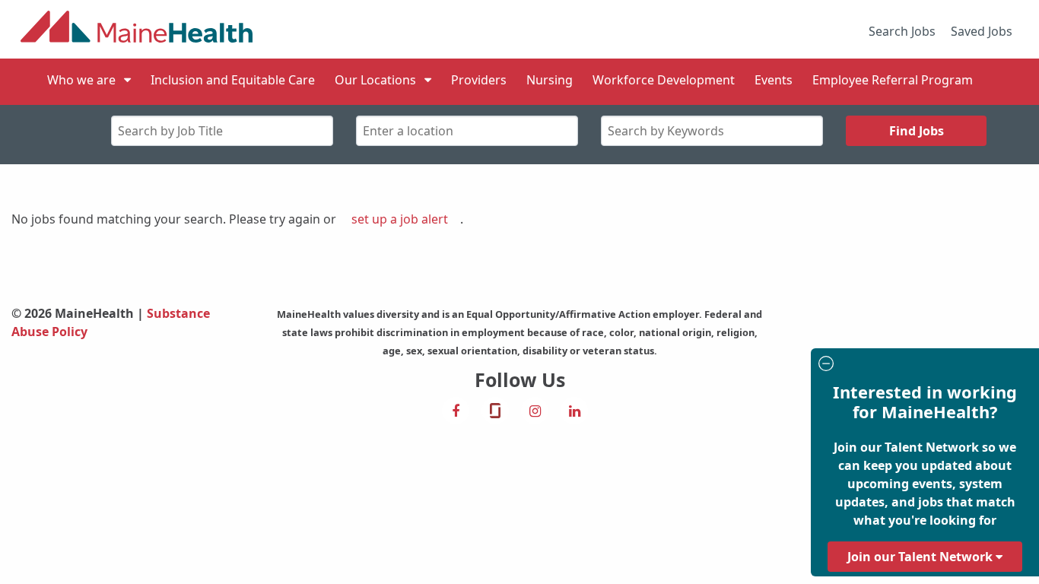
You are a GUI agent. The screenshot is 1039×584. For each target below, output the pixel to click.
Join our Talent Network (921, 556)
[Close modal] (922, 365)
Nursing (549, 79)
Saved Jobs (981, 31)
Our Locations (375, 79)
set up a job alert (399, 219)
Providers (479, 79)
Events (774, 79)
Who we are (81, 79)
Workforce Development (664, 79)
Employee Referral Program (892, 79)
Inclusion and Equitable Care (233, 79)
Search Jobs (902, 31)
